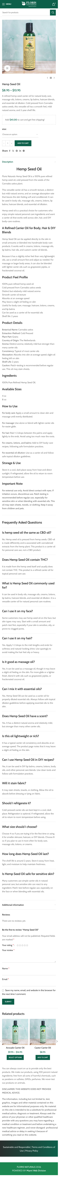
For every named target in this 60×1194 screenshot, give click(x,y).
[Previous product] (47, 78)
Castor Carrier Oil (43, 1047)
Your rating (8, 945)
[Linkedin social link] (20, 151)
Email (5, 979)
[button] (43, 1057)
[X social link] (13, 151)
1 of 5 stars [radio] (17, 945)
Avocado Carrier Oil (15, 1047)
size (4, 129)
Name (5, 968)
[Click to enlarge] (7, 68)
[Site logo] (29, 4)
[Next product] (54, 78)
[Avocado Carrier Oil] (15, 1032)
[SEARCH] (53, 13)
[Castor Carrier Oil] (43, 1032)
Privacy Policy (31, 1150)
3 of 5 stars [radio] (22, 945)
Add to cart (23, 143)
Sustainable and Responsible (16, 1147)
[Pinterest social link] (17, 151)
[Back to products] (50, 78)
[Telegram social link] (24, 151)
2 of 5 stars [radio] (20, 945)
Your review (8, 950)
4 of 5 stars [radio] (25, 945)
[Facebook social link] (9, 151)
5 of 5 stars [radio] (27, 945)
